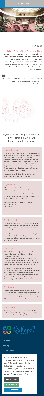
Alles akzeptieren (13, 390)
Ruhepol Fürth (22, 3)
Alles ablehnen (11, 384)
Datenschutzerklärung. (20, 374)
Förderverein (8, 350)
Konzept (6, 345)
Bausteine (7, 340)
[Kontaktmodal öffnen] (41, 3)
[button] (2, 3)
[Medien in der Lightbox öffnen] (22, 108)
